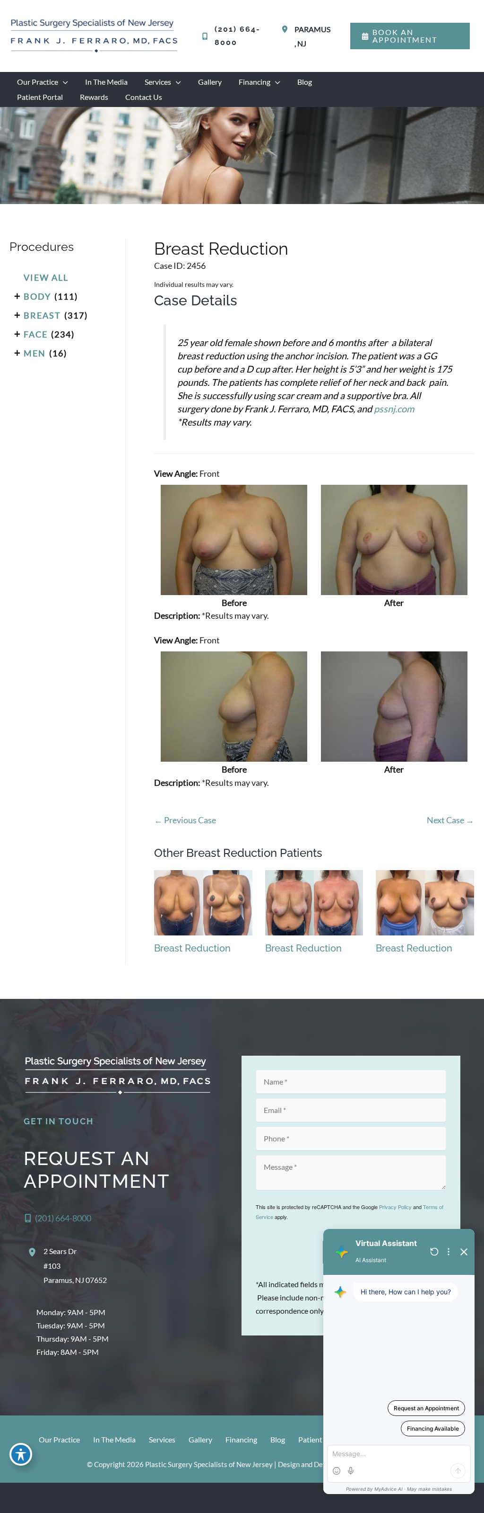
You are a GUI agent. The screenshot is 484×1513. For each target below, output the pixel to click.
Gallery (200, 1439)
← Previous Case (185, 820)
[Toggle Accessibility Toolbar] (20, 1454)
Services (162, 1439)
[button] (410, 36)
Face (36, 334)
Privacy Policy (395, 1206)
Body (37, 296)
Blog (277, 1439)
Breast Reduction (221, 248)
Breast (42, 315)
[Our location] (470, 1497)
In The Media (114, 1439)
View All (46, 277)
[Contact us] (444, 1497)
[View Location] (286, 29)
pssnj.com (394, 408)
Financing (241, 1439)
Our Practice (59, 1439)
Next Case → (450, 820)
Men (35, 353)
